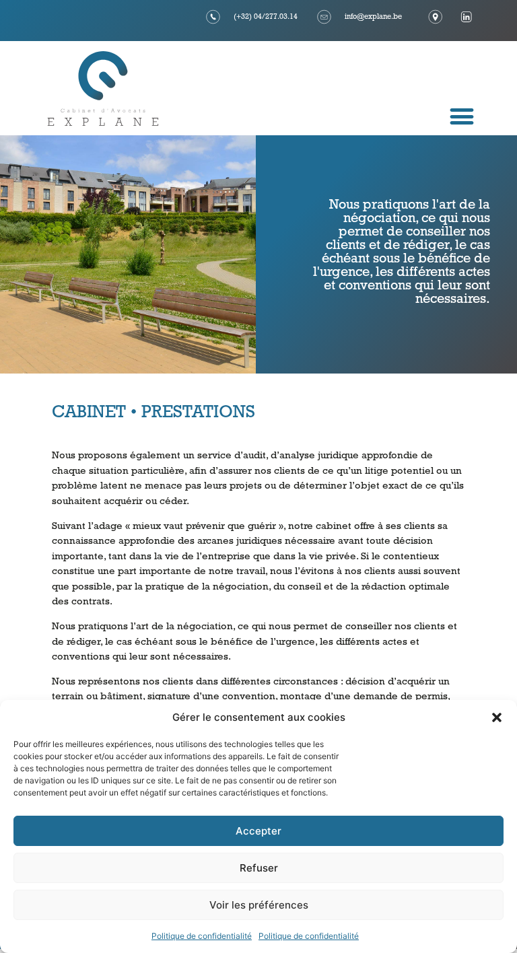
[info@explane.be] (324, 17)
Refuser (259, 867)
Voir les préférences (258, 904)
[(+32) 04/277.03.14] (213, 17)
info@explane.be (373, 17)
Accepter (258, 830)
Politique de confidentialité (201, 936)
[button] (497, 717)
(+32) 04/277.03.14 (266, 17)
